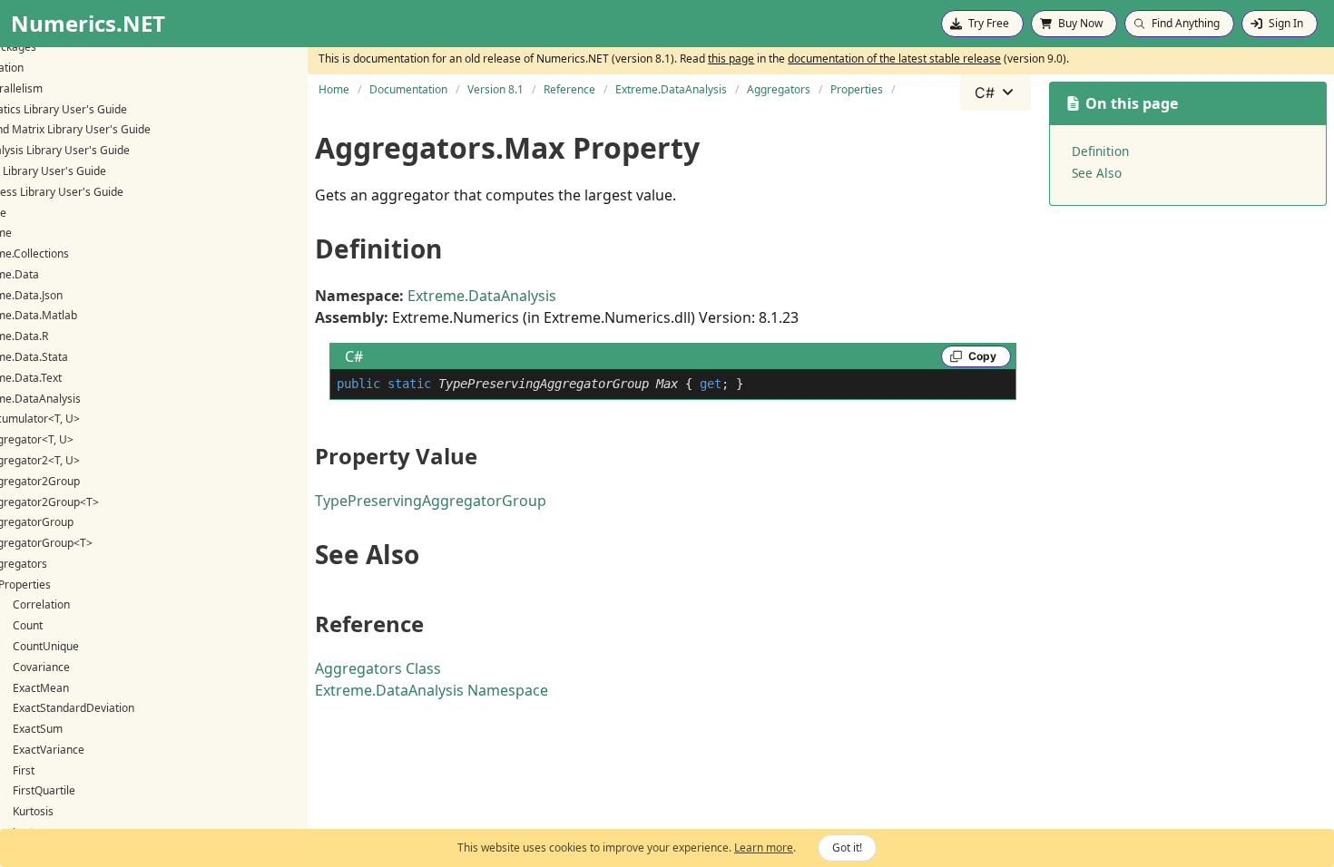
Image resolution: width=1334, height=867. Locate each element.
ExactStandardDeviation (73, 708)
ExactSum (38, 728)
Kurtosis (33, 811)
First (23, 770)
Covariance (41, 667)
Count (28, 625)
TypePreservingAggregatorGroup (430, 501)
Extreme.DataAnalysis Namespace (431, 690)
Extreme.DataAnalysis (481, 296)
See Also (1097, 172)
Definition (1100, 151)
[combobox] (995, 92)
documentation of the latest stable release (894, 58)
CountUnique (46, 646)
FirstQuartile (44, 790)
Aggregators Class (378, 668)
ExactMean (41, 688)
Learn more (763, 847)
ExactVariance (48, 749)
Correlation (41, 604)
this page (731, 58)
